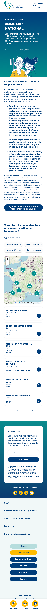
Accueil (7, 19)
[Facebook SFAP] (21, 494)
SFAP (6, 503)
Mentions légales (23, 592)
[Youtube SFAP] (32, 494)
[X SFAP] (26, 494)
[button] (12, 292)
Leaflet (18, 303)
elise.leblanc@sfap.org (18, 199)
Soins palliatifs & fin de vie (17, 518)
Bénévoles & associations (17, 534)
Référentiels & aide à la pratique (20, 511)
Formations (10, 526)
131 (28, 410)
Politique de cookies (23, 595)
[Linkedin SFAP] (15, 494)
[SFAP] (13, 9)
